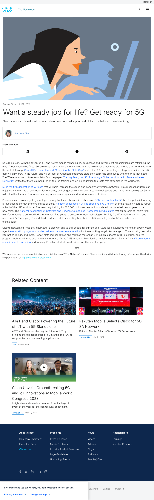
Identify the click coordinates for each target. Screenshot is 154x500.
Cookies (106, 489)
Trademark (119, 489)
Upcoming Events (60, 459)
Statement (93, 489)
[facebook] (20, 472)
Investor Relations (122, 444)
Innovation (18, 413)
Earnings (117, 438)
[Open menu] (147, 9)
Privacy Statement (13, 494)
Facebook (126, 151)
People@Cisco (96, 459)
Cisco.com (25, 449)
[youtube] (39, 472)
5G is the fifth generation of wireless (22, 186)
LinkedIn (27, 151)
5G (14, 344)
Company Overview (30, 438)
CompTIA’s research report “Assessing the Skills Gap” (54, 170)
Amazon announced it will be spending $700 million (85, 203)
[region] (44, 491)
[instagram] (46, 472)
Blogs (91, 449)
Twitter (77, 151)
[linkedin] (32, 472)
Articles (92, 444)
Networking (86, 337)
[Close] (84, 485)
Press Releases (58, 438)
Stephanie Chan (22, 133)
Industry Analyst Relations (64, 449)
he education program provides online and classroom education (44, 231)
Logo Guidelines (59, 454)
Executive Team (28, 444)
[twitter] (26, 472)
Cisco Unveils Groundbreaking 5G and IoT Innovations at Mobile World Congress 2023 (42, 393)
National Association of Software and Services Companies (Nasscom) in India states (67, 210)
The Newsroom (26, 9)
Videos (91, 438)
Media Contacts (59, 444)
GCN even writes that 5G (109, 200)
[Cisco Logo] (7, 9)
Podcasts (93, 454)
